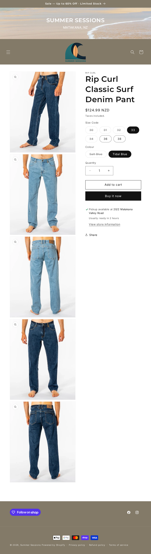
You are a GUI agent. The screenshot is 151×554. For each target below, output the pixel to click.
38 (120, 138)
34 (93, 139)
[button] (8, 52)
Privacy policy (77, 545)
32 (121, 131)
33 (133, 130)
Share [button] (93, 235)
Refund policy (97, 545)
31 (107, 131)
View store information (104, 224)
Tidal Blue (120, 154)
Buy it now (113, 196)
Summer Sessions (30, 545)
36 (106, 138)
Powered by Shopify (53, 545)
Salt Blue (98, 155)
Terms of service (118, 545)
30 (93, 131)
